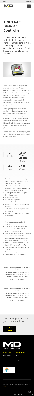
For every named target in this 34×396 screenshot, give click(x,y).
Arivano (5, 386)
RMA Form (18, 358)
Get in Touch (9, 329)
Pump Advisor (7, 355)
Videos (18, 355)
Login (4, 1)
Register (28, 1)
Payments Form (7, 358)
